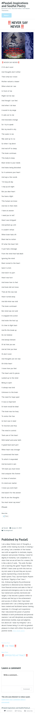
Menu (8, 15)
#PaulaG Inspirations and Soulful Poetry (15, 4)
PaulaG (6, 528)
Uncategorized (8, 530)
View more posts (19, 631)
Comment (26, 689)
